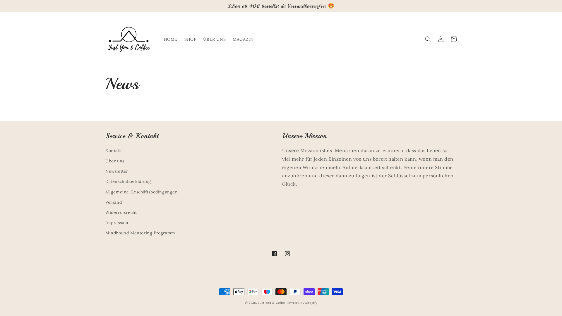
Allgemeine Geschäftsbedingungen (141, 192)
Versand (113, 202)
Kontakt (113, 150)
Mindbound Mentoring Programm (140, 233)
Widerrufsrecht (121, 212)
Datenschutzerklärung (128, 181)
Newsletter (116, 171)
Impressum (116, 222)
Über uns (114, 161)
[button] (428, 39)
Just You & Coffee (271, 303)
